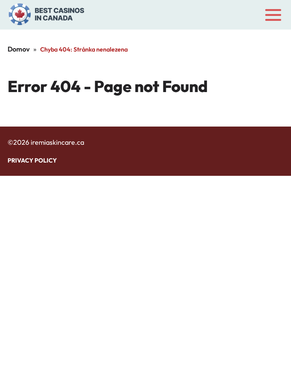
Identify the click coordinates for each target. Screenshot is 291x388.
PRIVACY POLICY (32, 160)
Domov (19, 49)
